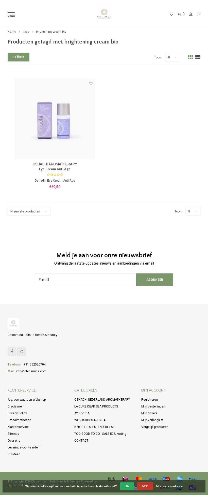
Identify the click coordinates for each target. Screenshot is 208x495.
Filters (19, 57)
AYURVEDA (82, 413)
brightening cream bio (51, 31)
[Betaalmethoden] (111, 479)
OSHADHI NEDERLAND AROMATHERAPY (102, 399)
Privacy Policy (17, 413)
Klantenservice (18, 427)
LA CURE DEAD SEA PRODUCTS (96, 406)
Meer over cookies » (169, 486)
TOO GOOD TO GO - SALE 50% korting (100, 434)
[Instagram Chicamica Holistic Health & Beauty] (21, 351)
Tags (26, 31)
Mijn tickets (149, 413)
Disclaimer (15, 406)
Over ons (14, 440)
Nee (145, 486)
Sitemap (13, 434)
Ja (127, 486)
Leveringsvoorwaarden (24, 447)
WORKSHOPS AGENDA (90, 420)
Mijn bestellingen (153, 406)
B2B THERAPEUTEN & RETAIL (94, 427)
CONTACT (81, 440)
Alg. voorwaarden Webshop (27, 399)
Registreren (149, 399)
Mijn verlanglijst (152, 420)
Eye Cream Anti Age (55, 169)
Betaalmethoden (19, 420)
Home (12, 31)
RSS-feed (14, 454)
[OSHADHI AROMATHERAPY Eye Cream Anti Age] (54, 119)
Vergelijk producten (154, 427)
